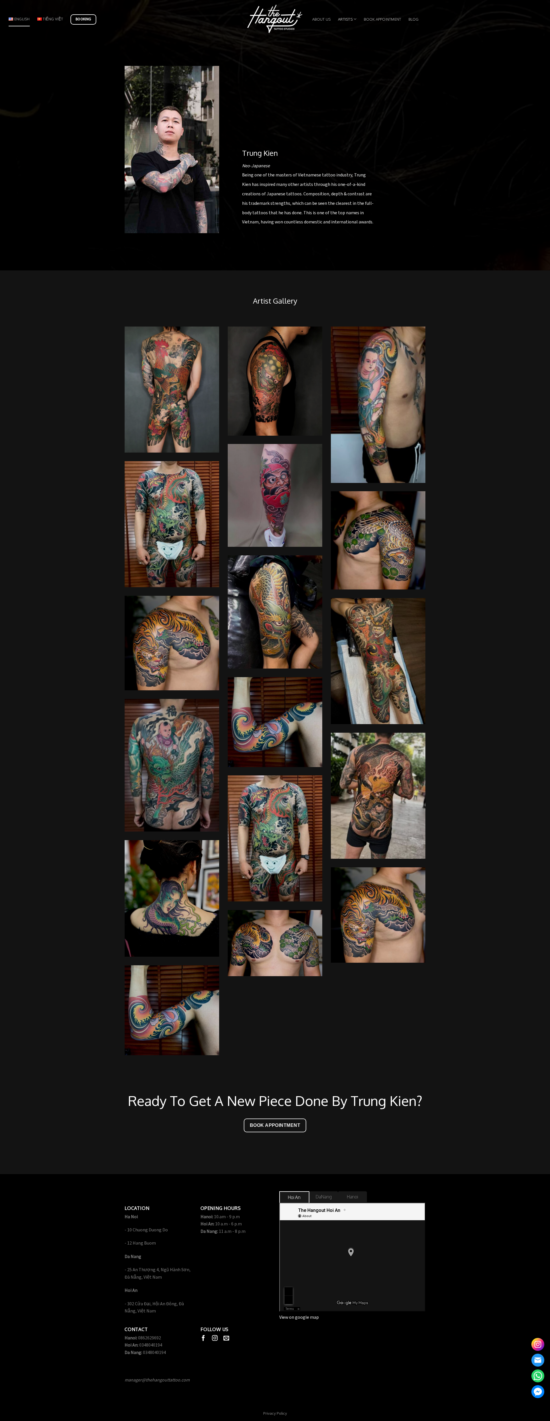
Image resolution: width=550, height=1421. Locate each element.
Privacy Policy (275, 1413)
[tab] (294, 1197)
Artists (345, 19)
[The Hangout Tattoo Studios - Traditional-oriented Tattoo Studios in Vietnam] (275, 19)
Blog (413, 19)
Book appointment (382, 19)
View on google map (299, 1317)
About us (321, 19)
